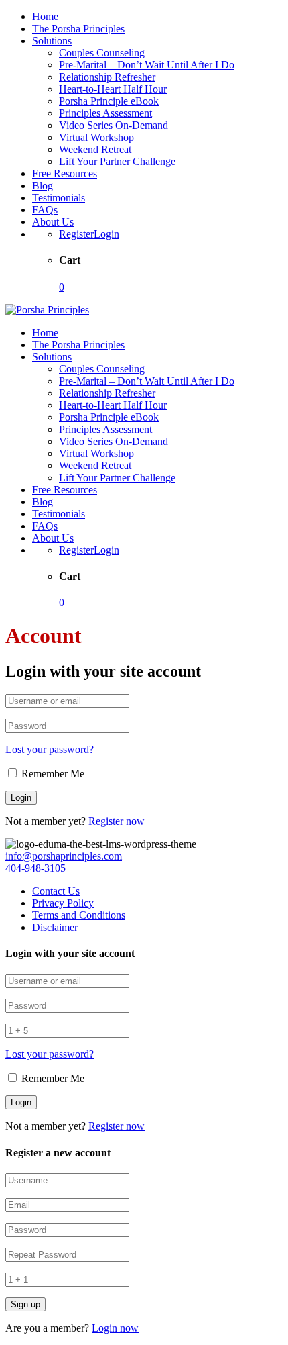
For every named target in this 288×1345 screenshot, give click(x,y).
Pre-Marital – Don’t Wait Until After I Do (146, 64)
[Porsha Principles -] (47, 309)
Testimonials (58, 197)
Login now (115, 1328)
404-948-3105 (35, 868)
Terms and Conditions (78, 915)
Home (45, 16)
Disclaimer (55, 927)
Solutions (52, 40)
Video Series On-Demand (113, 125)
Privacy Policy (63, 903)
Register (76, 234)
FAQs (45, 209)
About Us (53, 222)
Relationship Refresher (107, 77)
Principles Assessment (105, 113)
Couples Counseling (102, 52)
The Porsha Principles (78, 28)
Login (106, 234)
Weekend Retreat (95, 149)
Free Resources (64, 173)
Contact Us (56, 891)
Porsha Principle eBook (109, 101)
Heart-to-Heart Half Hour (113, 89)
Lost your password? (49, 749)
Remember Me (51, 773)
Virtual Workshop (96, 137)
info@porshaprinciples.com (63, 856)
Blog (42, 185)
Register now (116, 821)
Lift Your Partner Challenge (117, 161)
